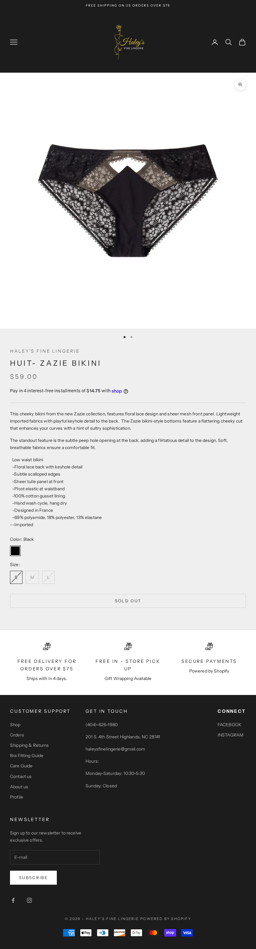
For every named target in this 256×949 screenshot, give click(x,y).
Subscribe (33, 877)
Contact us (21, 776)
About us (19, 787)
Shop (15, 724)
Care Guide (21, 766)
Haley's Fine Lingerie (45, 351)
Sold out (128, 600)
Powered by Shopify (165, 919)
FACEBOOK (230, 724)
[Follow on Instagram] (29, 900)
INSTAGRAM (231, 735)
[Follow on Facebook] (13, 900)
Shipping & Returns (29, 745)
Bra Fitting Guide (26, 755)
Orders (17, 735)
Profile (16, 797)
